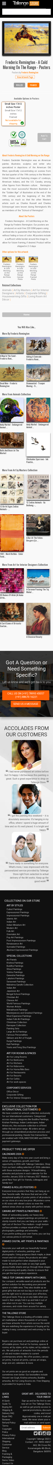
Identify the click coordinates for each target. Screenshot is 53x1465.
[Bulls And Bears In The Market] (12, 440)
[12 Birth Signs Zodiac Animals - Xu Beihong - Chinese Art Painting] (12, 489)
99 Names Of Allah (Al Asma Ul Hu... (11, 596)
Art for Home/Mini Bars (18, 1069)
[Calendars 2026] (23, 1154)
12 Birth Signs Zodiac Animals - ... (9, 507)
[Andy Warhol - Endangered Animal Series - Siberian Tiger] (38, 410)
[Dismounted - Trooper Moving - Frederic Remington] (38, 372)
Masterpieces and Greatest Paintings (24, 1013)
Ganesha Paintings (16, 975)
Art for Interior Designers (19, 1098)
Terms (5, 1425)
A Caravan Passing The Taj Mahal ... (37, 590)
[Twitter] (36, 1434)
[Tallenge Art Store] (26, 3)
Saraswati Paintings (16, 981)
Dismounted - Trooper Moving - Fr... (35, 384)
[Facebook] (40, 1434)
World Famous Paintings (18, 1003)
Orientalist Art (13, 934)
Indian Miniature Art (16, 925)
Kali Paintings (13, 1044)
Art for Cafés (13, 1078)
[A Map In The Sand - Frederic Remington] (12, 345)
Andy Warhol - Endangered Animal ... (11, 426)
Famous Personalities (17, 1034)
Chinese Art (12, 1000)
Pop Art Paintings (15, 937)
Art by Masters (22, 290)
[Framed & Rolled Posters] (35, 1187)
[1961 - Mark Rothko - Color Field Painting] (12, 532)
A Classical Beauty (34, 636)
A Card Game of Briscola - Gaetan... (11, 624)
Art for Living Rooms (17, 1057)
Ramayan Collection (16, 1025)
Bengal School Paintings (18, 994)
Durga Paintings (14, 1041)
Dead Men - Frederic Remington (8, 384)
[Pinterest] (49, 1434)
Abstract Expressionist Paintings (22, 950)
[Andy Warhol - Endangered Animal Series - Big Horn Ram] (12, 410)
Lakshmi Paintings (15, 978)
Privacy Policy (8, 1435)
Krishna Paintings (15, 962)
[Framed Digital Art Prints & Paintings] (3, 1244)
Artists (20, 293)
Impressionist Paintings (18, 915)
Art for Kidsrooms (15, 1066)
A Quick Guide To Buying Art (7, 1403)
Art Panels (12, 959)
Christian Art (13, 997)
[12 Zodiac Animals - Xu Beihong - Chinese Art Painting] (38, 487)
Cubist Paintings (14, 909)
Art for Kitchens (14, 1063)
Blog (4, 1450)
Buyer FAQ (7, 1416)
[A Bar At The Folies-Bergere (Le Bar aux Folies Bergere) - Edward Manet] (38, 524)
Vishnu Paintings (15, 972)
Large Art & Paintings (17, 1031)
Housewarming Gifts (14, 296)
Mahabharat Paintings (17, 1009)
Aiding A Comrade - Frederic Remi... (34, 358)
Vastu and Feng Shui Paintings (21, 1047)
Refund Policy (8, 1422)
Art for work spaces (16, 1082)
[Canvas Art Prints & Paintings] (41, 1211)
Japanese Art (13, 991)
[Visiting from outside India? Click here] (39, 1109)
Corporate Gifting (36, 293)
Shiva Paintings (14, 969)
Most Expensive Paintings (19, 1016)
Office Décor (13, 1091)
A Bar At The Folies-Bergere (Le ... (34, 539)
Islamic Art (12, 918)
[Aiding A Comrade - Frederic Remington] (38, 345)
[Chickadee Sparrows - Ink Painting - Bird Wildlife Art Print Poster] (38, 444)
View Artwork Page (25, 77)
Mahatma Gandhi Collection (20, 984)
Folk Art (10, 931)
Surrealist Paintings (16, 947)
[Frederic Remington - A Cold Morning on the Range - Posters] (26, 38)
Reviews (6, 1419)
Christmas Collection (17, 1022)
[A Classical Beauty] (38, 618)
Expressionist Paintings (18, 912)
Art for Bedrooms (15, 1060)
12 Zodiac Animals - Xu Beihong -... (35, 503)
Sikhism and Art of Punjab (19, 1038)
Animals (7, 290)
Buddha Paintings (15, 966)
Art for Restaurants (16, 1072)
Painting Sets (13, 1028)
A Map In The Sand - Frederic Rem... (8, 357)
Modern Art (12, 928)
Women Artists (14, 1006)
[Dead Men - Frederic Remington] (12, 372)
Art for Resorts (14, 1075)
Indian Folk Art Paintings (18, 1019)
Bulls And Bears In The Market (9, 451)
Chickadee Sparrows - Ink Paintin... (37, 460)
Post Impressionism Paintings (21, 940)
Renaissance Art (15, 943)
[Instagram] (44, 1434)
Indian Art (11, 921)
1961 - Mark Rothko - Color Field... (11, 555)
